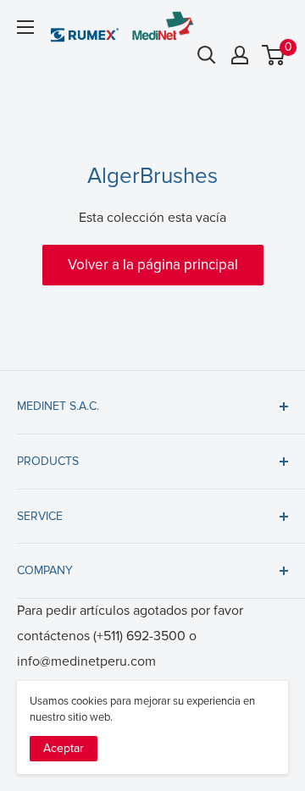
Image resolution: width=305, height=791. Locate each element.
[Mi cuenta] (239, 55)
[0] (274, 55)
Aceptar (63, 748)
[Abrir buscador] (206, 55)
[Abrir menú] (25, 27)
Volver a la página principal (153, 265)
